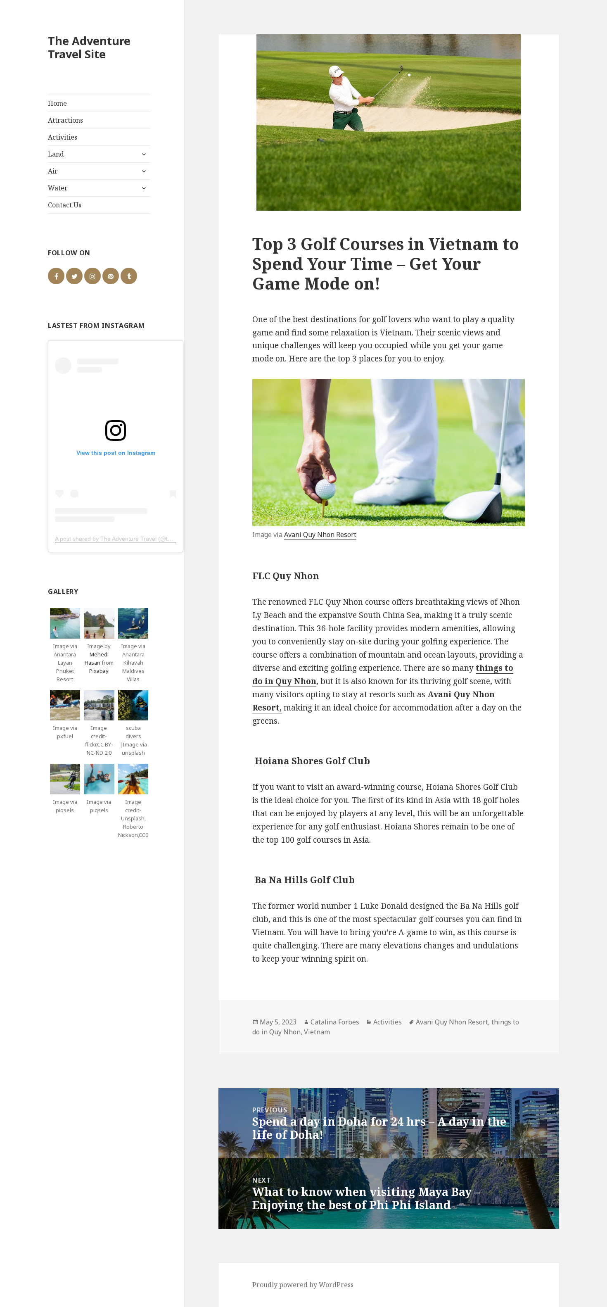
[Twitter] (74, 276)
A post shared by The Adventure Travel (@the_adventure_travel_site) (145, 538)
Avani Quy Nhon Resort (320, 534)
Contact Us (64, 204)
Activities (62, 137)
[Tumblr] (129, 276)
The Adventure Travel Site (89, 47)
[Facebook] (56, 276)
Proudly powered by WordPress (302, 1284)
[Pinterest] (110, 276)
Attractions (65, 120)
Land (56, 154)
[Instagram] (92, 276)
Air (53, 171)
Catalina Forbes (335, 1022)
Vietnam (317, 1031)
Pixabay (99, 671)
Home (57, 103)
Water (58, 187)
